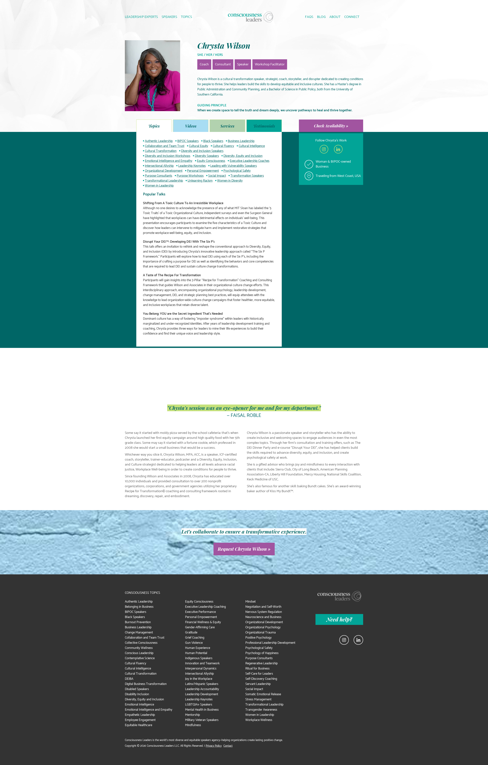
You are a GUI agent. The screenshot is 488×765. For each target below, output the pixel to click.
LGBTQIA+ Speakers (198, 704)
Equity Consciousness (211, 160)
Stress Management (258, 699)
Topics (154, 125)
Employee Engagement (140, 720)
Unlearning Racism (200, 180)
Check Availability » (331, 125)
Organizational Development (163, 170)
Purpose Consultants (158, 175)
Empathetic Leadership (140, 715)
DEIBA (129, 679)
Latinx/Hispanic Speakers (201, 684)
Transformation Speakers (247, 175)
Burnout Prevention (138, 622)
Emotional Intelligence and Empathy (168, 160)
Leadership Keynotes (192, 165)
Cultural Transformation (161, 151)
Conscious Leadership (139, 653)
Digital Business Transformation (146, 684)
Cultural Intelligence (252, 146)
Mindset (250, 601)
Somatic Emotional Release (263, 694)
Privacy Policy (214, 745)
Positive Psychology (258, 637)
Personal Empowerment (203, 170)
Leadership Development (201, 694)
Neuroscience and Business (263, 617)
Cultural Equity (198, 146)
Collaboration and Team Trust (164, 146)
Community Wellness (139, 648)
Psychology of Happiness (262, 653)
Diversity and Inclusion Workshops (167, 155)
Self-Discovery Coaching (261, 679)
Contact (228, 745)
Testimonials (264, 125)
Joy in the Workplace (198, 679)
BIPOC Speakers (188, 141)
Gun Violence (194, 642)
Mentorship (192, 715)
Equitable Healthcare (138, 725)
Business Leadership (241, 141)
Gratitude (191, 632)
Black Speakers (213, 141)
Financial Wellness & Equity (203, 622)
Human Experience (197, 648)
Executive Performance (200, 612)
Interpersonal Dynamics (200, 668)
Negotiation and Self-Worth (263, 606)
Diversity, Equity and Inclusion (242, 155)
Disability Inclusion (137, 694)
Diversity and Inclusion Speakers (202, 151)
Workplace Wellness (258, 720)
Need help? (339, 619)
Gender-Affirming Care (200, 627)
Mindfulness (193, 725)
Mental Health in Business (202, 709)
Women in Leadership (159, 185)
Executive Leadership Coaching (205, 606)
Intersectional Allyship (159, 165)
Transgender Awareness (261, 709)
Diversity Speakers (207, 155)
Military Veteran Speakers (201, 720)
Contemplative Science (140, 658)
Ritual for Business (257, 668)
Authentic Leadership (159, 141)
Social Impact (217, 175)
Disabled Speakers (137, 689)
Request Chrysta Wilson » (244, 549)
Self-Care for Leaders (259, 673)
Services (227, 125)
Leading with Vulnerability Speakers (233, 165)
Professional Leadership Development (270, 642)
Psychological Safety (237, 170)
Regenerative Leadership (261, 663)
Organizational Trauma (260, 632)
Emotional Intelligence (139, 704)
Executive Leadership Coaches (249, 160)
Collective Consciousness (141, 642)
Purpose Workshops (190, 175)
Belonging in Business (139, 606)
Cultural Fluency (223, 146)
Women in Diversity (230, 180)
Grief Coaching (194, 637)
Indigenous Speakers (198, 658)
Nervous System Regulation (263, 612)
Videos (190, 125)
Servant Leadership (258, 684)
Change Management (139, 632)
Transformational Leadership (164, 180)
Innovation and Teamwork (202, 663)
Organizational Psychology (263, 627)
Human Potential (196, 653)
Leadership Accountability (202, 689)
